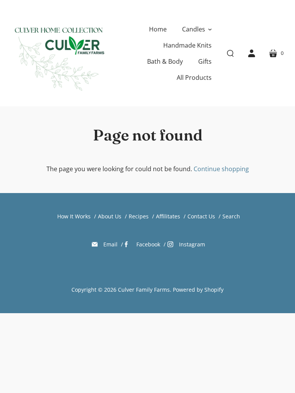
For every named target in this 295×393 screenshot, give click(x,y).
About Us (109, 216)
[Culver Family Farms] (59, 53)
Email (110, 244)
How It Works (74, 216)
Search (231, 216)
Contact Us (201, 216)
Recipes (139, 216)
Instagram (192, 244)
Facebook (148, 244)
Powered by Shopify (198, 289)
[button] (196, 29)
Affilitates (168, 216)
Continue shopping (221, 169)
